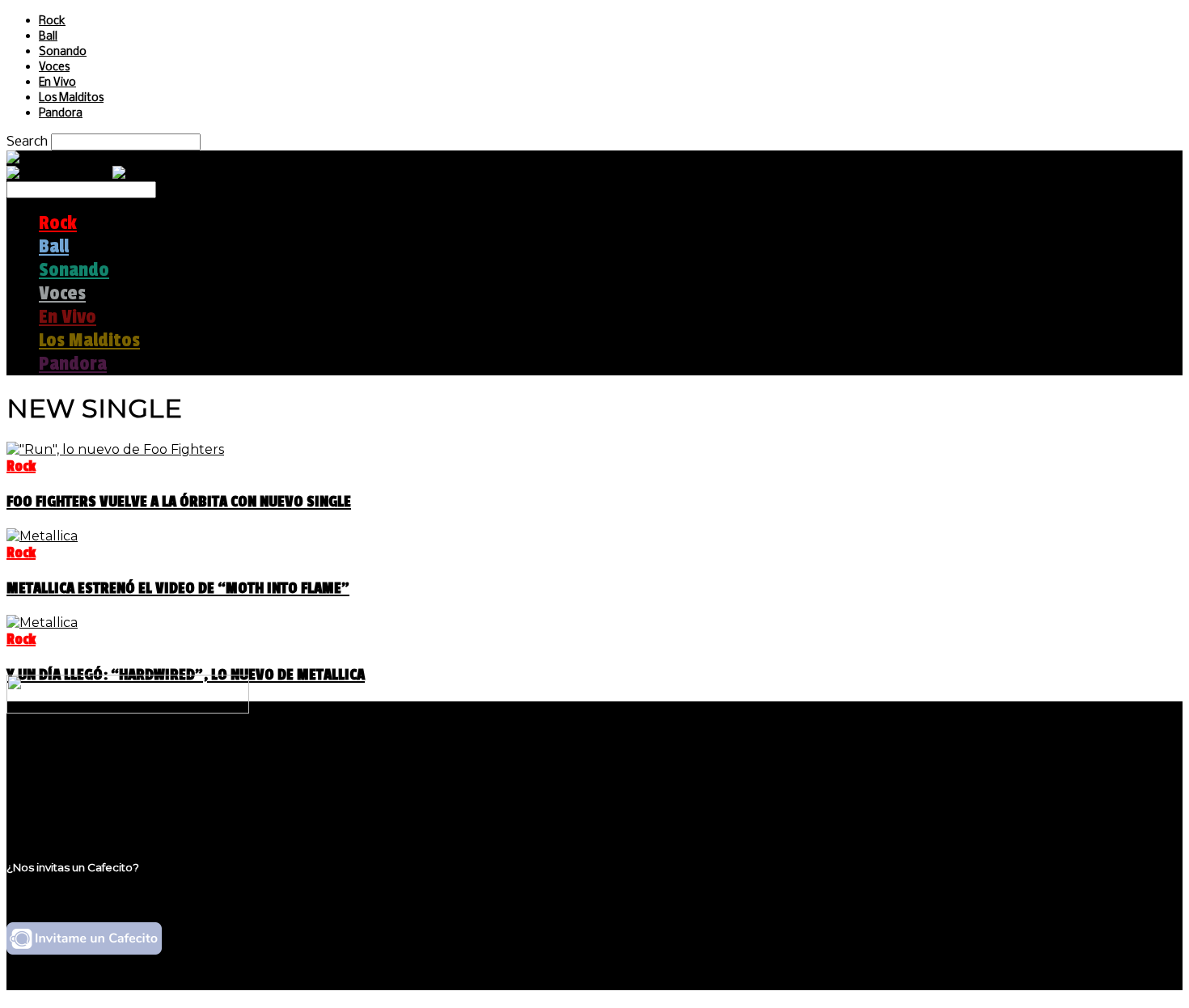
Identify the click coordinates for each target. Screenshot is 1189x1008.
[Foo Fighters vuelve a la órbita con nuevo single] (115, 449)
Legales (63, 776)
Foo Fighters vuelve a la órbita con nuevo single (178, 501)
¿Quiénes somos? (94, 761)
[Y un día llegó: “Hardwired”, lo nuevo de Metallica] (42, 622)
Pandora (61, 114)
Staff (54, 791)
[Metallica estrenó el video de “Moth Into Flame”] (42, 536)
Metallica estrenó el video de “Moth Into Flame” (177, 588)
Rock (52, 21)
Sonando (63, 52)
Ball (48, 37)
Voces (54, 67)
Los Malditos (71, 98)
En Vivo (57, 83)
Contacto (69, 807)
